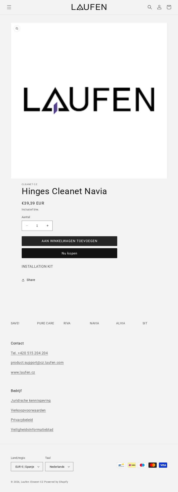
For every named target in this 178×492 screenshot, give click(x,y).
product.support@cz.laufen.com (37, 363)
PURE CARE (45, 323)
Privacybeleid (22, 420)
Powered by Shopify (56, 482)
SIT (145, 323)
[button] (9, 7)
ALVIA (120, 323)
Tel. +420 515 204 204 (29, 353)
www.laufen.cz (23, 372)
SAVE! (15, 323)
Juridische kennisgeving (31, 401)
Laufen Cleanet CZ (32, 482)
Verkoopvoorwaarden (28, 410)
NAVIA (94, 323)
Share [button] (31, 280)
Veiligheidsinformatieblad (32, 430)
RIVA (67, 323)
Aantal (26, 217)
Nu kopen (69, 253)
